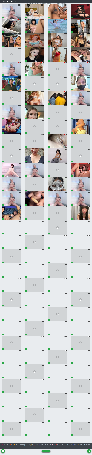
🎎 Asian (3, 444)
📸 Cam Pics (60, 445)
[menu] (3, 451)
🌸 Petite (53, 444)
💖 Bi (65, 444)
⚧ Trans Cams (80, 444)
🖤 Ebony (7, 444)
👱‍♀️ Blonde (36, 444)
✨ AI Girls (31, 445)
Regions (43, 447)
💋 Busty (57, 444)
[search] (89, 451)
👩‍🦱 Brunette (41, 444)
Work (45, 447)
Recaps (47, 447)
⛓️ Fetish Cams (26, 445)
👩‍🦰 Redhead (46, 444)
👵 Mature (28, 444)
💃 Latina (11, 444)
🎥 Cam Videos (54, 445)
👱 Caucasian (16, 444)
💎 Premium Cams (87, 444)
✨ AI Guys (42, 445)
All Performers (51, 447)
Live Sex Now (46, 451)
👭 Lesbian (62, 444)
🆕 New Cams (69, 444)
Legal (54, 447)
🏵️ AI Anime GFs (37, 445)
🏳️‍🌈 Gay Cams (75, 444)
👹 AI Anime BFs (48, 445)
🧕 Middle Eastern (22, 444)
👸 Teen (32, 444)
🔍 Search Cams (65, 445)
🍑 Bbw (50, 444)
